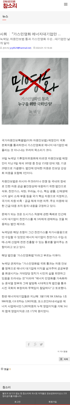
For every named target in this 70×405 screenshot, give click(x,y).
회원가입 (53, 401)
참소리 (7, 387)
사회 (3, 33)
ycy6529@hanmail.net (20, 47)
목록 (66, 359)
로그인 (17, 401)
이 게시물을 (62, 351)
